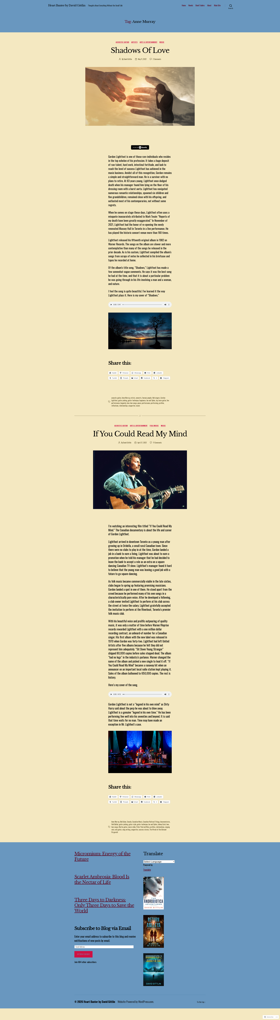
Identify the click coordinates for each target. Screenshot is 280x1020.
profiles (161, 403)
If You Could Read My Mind (140, 434)
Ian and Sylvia (150, 400)
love (128, 403)
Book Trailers (200, 5)
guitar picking (122, 400)
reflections (114, 405)
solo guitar (118, 829)
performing (154, 403)
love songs (133, 403)
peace (139, 403)
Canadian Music (137, 821)
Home (184, 5)
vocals (138, 405)
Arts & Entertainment (148, 42)
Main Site (217, 5)
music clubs (132, 827)
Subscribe (83, 954)
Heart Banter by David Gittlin (66, 5)
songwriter (131, 405)
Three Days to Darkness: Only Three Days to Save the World (104, 905)
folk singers (156, 397)
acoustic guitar (122, 42)
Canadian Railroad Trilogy (151, 821)
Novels (190, 5)
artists (134, 42)
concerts (138, 397)
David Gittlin (128, 59)
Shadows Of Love (140, 50)
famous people (146, 397)
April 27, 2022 (142, 442)
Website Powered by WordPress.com (135, 1002)
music (161, 42)
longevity (123, 403)
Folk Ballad (114, 824)
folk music (154, 426)
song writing (126, 829)
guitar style (132, 824)
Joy (157, 400)
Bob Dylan (123, 821)
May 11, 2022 (142, 59)
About (209, 5)
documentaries (165, 821)
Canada (129, 821)
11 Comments (157, 442)
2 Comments (157, 59)
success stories (144, 829)
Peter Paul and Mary (142, 827)
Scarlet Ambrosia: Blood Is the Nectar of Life (101, 879)
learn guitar (162, 400)
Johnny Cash (162, 824)
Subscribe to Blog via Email (102, 928)
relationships (123, 405)
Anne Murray (126, 397)
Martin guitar (123, 827)
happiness (142, 400)
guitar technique (133, 400)
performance (146, 403)
